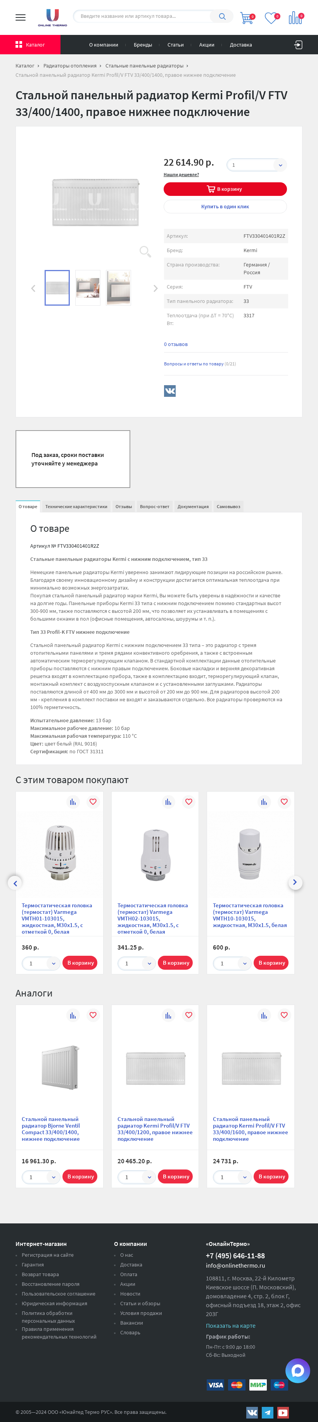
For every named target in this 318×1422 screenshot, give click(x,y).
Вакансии (131, 1322)
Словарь (130, 1332)
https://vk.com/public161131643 (252, 1413)
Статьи (176, 44)
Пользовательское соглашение (58, 1293)
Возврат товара (40, 1274)
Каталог (35, 44)
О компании (103, 44)
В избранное (93, 803)
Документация (193, 506)
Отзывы (124, 506)
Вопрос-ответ (154, 506)
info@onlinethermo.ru (235, 1265)
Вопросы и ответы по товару (200, 364)
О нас (126, 1254)
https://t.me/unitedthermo (267, 1413)
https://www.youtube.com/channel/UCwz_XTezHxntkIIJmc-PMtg (283, 1413)
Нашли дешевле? (181, 174)
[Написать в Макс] (297, 1370)
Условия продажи (141, 1313)
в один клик (225, 206)
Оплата (128, 1274)
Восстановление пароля (51, 1283)
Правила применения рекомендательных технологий (59, 1332)
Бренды (143, 44)
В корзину (229, 188)
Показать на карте (231, 1325)
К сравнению (73, 803)
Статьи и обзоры (140, 1303)
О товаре (28, 506)
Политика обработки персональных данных (48, 1317)
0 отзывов (176, 344)
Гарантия (33, 1264)
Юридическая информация (54, 1303)
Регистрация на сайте (48, 1254)
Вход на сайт (298, 43)
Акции (206, 44)
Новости (130, 1293)
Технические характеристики (76, 506)
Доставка (241, 44)
